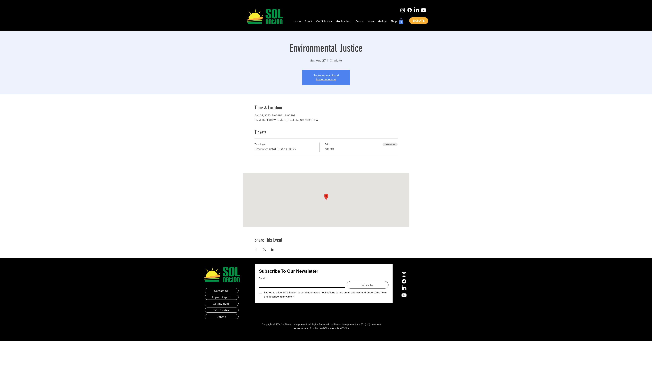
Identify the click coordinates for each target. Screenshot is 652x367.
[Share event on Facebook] (256, 249)
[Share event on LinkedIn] (272, 249)
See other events (326, 79)
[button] (401, 21)
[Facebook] (410, 10)
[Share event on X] (264, 249)
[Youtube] (424, 10)
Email (262, 278)
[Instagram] (403, 10)
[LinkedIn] (417, 10)
